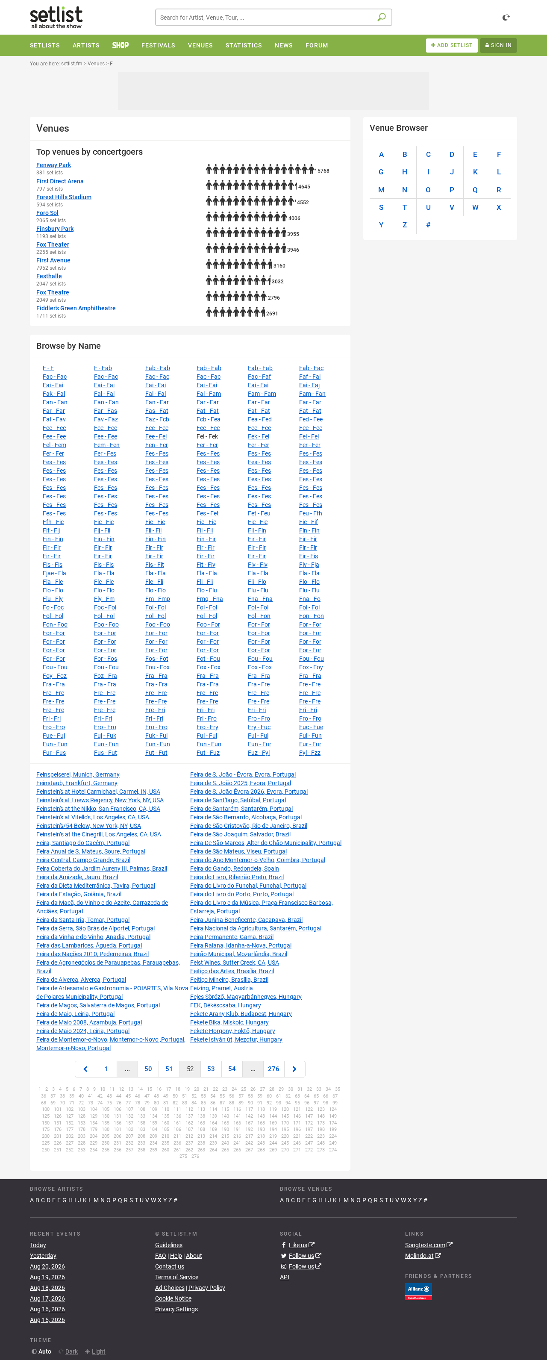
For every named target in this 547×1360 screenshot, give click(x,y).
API (284, 1277)
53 (211, 1069)
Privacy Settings (176, 1309)
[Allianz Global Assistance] (418, 1291)
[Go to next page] (295, 1069)
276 (273, 1069)
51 (169, 1069)
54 (232, 1069)
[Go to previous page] (85, 1069)
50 (148, 1069)
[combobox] (273, 17)
